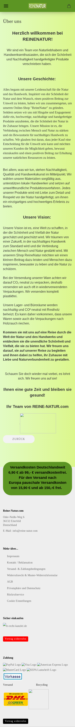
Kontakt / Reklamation (20, 562)
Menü (6, 6)
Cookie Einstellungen (19, 600)
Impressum (13, 556)
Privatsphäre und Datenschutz (23, 588)
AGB (10, 581)
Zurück (18, 439)
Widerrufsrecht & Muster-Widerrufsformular (32, 575)
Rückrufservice (15, 594)
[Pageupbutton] (64, 721)
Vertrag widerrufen (15, 638)
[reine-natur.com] (38, 6)
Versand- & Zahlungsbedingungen (26, 568)
